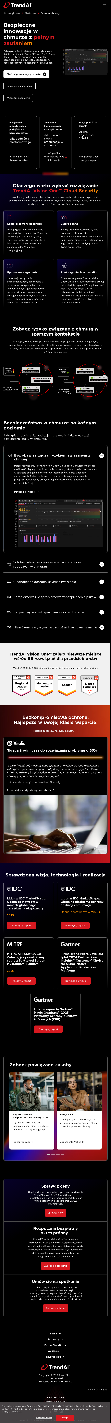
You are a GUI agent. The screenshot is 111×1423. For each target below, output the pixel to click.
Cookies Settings (44, 1417)
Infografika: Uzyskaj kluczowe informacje (54, 156)
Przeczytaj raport (23, 1142)
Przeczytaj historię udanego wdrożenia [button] (29, 790)
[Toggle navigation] (105, 5)
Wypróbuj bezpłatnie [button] (18, 98)
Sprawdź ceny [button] (55, 1212)
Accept (65, 1417)
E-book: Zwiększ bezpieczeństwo (19, 158)
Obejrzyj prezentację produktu (24, 74)
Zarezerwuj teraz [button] (55, 1308)
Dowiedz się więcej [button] (24, 491)
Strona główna (11, 13)
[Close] (106, 1406)
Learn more (16, 1412)
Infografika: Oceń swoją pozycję (89, 158)
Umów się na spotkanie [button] (20, 86)
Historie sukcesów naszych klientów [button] (53, 730)
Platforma (30, 13)
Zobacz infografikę (70, 1142)
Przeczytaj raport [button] (21, 925)
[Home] (55, 1367)
